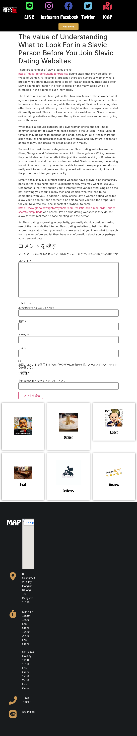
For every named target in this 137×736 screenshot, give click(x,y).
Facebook (69, 17)
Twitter (88, 17)
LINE (29, 17)
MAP (107, 17)
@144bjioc (28, 711)
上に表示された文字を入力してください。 (43, 380)
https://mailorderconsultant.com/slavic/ (43, 73)
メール (23, 334)
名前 (22, 321)
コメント (25, 260)
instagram (50, 17)
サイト (22, 348)
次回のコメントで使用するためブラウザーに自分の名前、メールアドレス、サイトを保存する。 (67, 366)
